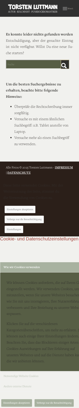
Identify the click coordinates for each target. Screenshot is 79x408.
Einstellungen (14, 229)
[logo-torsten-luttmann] (33, 8)
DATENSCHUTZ (19, 173)
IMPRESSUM (64, 167)
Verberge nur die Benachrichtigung (24, 219)
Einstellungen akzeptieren (20, 209)
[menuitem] (68, 8)
